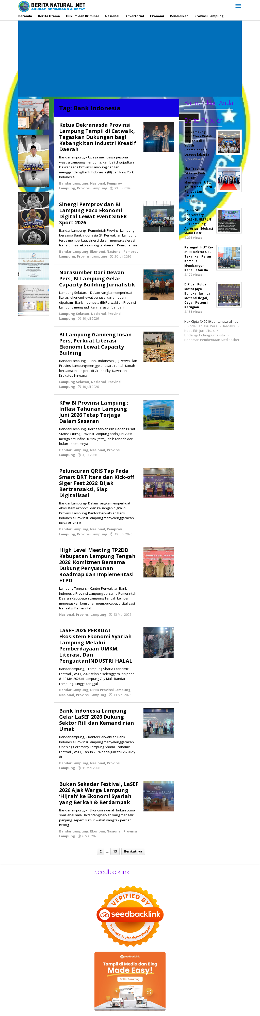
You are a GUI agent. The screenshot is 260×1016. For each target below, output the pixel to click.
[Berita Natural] (51, 6)
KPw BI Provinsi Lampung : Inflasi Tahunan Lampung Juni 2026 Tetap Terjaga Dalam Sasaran (93, 411)
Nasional (97, 183)
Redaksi (229, 326)
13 (115, 851)
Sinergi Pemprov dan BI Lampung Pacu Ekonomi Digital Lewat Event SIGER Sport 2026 (93, 213)
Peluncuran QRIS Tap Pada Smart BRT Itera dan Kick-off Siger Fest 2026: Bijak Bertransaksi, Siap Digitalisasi (96, 483)
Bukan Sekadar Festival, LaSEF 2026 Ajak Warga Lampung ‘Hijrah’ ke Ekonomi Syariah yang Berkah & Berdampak (98, 793)
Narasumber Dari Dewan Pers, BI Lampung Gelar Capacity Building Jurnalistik (97, 278)
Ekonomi (97, 251)
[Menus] (238, 6)
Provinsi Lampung (92, 188)
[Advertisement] (130, 58)
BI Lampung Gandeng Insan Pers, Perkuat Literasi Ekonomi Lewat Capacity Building (95, 343)
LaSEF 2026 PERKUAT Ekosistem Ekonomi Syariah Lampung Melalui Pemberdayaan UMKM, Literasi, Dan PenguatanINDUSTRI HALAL (95, 645)
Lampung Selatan (74, 313)
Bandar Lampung (73, 183)
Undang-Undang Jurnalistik (204, 335)
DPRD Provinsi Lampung (110, 689)
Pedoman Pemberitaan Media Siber (211, 339)
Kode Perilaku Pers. (203, 326)
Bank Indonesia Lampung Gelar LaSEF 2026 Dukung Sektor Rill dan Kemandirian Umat (96, 719)
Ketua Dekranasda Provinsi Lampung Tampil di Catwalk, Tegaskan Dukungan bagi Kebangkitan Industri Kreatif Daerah (97, 137)
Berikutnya (133, 851)
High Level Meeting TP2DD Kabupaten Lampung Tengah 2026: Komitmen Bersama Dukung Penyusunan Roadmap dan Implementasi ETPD (97, 565)
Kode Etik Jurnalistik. (199, 330)
